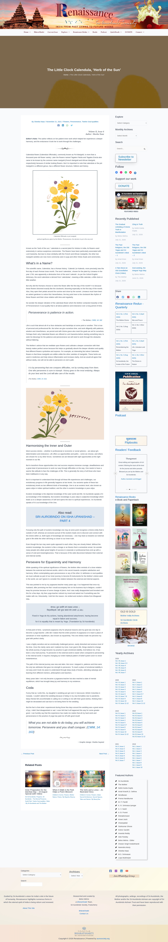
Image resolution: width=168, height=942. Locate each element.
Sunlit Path (28, 801)
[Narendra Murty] (122, 847)
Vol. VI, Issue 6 (120, 694)
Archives (74, 871)
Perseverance (75, 122)
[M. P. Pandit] (121, 802)
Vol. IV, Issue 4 (120, 720)
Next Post (104, 754)
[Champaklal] (121, 823)
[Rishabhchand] (122, 816)
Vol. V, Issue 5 (137, 692)
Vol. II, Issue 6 (120, 758)
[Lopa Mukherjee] (123, 858)
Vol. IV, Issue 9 (120, 729)
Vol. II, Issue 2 (120, 749)
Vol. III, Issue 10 (137, 734)
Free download (140, 546)
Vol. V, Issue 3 (137, 687)
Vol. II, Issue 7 (120, 760)
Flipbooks (131, 442)
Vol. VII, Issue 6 (120, 670)
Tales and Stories (85, 799)
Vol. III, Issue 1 (137, 713)
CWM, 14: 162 (97, 320)
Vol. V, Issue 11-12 (138, 703)
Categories (25, 871)
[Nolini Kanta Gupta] (124, 788)
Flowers (66, 122)
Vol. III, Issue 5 (137, 722)
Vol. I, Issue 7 (136, 760)
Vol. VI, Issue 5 (120, 692)
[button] (29, 32)
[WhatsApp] (67, 125)
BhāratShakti (82, 902)
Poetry (60, 797)
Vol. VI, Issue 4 (120, 689)
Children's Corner (58, 795)
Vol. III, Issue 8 (137, 729)
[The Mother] (121, 784)
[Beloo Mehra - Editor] (124, 840)
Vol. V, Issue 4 (137, 689)
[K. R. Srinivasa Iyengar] (125, 805)
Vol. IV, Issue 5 (120, 722)
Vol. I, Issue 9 (136, 765)
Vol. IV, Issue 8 (120, 727)
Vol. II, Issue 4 (120, 753)
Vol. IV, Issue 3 (120, 718)
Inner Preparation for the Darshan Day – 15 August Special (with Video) (36, 792)
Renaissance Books (125, 497)
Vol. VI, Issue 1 (120, 682)
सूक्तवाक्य (131, 438)
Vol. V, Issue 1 (137, 682)
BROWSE (131, 646)
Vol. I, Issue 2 (136, 749)
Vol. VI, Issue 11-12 (122, 703)
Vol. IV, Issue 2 (120, 715)
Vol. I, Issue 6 (136, 758)
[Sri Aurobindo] (122, 781)
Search (23, 881)
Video (48, 801)
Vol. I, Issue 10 (137, 767)
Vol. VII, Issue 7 (120, 672)
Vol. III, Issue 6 (137, 725)
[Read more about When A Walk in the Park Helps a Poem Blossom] (65, 779)
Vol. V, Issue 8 (137, 696)
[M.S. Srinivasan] (122, 854)
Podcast (120, 415)
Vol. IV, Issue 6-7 (121, 725)
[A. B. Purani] (121, 812)
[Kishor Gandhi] (122, 830)
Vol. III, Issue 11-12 (138, 736)
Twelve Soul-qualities (90, 122)
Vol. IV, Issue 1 (120, 713)
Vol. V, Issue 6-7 (137, 694)
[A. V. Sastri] (121, 809)
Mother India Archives (129, 616)
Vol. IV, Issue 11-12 (121, 734)
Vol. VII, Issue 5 (120, 668)
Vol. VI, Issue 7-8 (121, 696)
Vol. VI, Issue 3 (120, 687)
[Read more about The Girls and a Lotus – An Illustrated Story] (92, 779)
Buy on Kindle (139, 568)
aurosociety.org (103, 939)
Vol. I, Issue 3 (136, 751)
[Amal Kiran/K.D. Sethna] (126, 791)
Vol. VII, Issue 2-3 (121, 663)
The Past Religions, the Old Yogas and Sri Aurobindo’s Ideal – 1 (122, 250)
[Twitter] (72, 125)
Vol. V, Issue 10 (137, 701)
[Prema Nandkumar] (124, 798)
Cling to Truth (137, 224)
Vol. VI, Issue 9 (120, 699)
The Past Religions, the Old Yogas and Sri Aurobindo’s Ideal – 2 (139, 250)
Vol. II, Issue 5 (120, 756)
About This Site (29, 908)
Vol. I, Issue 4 (136, 753)
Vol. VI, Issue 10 (120, 701)
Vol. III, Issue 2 (137, 715)
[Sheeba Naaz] (122, 851)
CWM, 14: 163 (41, 379)
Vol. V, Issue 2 (137, 685)
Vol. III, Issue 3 (137, 718)
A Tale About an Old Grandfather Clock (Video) (121, 270)
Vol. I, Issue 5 (136, 756)
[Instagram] (116, 871)
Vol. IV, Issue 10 (120, 732)
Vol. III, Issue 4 (137, 720)
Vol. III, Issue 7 (137, 727)
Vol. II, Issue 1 (120, 746)
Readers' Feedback (128, 449)
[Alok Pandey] (121, 837)
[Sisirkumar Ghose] (123, 826)
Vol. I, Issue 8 (136, 763)
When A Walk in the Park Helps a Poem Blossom (63, 791)
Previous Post (27, 754)
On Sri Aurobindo (30, 797)
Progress (39, 797)
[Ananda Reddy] (122, 833)
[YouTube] (127, 871)
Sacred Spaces (97, 797)
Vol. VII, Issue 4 (120, 665)
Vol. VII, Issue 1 (120, 661)
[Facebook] (59, 125)
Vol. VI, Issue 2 (120, 685)
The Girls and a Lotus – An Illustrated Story (91, 791)
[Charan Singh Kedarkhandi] (127, 844)
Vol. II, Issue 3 (120, 751)
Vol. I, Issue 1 (136, 746)
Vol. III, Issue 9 (137, 732)
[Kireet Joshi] (121, 819)
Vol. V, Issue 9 (137, 699)
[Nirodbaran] (121, 795)
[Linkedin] (63, 125)
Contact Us (84, 914)
